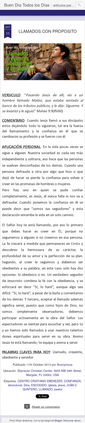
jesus (61, 385)
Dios (27, 385)
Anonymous (64, 364)
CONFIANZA (72, 381)
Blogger (58, 420)
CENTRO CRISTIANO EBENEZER (40, 381)
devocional (15, 385)
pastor (58, 389)
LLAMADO (46, 389)
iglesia (52, 385)
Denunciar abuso (71, 420)
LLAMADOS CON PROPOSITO (48, 31)
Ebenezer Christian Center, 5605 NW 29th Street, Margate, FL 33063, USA (50, 373)
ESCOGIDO (39, 385)
